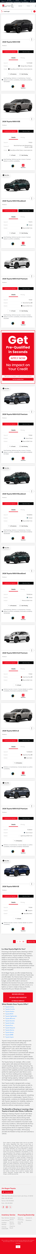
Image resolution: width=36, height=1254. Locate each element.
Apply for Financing (20, 1218)
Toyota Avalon (9, 1011)
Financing (21, 1215)
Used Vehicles (5, 1220)
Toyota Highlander (11, 1016)
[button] (32, 39)
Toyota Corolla (10, 1009)
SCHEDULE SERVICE (18, 1001)
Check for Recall (12, 1227)
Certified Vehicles (4, 1223)
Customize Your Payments (10, 51)
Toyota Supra (9, 1037)
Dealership (30, 1215)
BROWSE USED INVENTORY (18, 997)
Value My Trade (20, 1223)
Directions (29, 1220)
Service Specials (12, 1223)
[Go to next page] (20, 941)
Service (12, 1215)
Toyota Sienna (9, 1030)
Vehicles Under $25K (5, 1227)
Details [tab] (13, 58)
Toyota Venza (9, 1032)
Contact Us (8, 1192)
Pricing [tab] (23, 58)
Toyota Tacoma (10, 1021)
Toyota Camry (9, 1007)
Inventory (5, 1215)
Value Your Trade (26, 51)
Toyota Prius (9, 1025)
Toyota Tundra (9, 1023)
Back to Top (31, 941)
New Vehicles (5, 1218)
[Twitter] (10, 1207)
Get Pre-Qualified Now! (18, 379)
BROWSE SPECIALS (18, 994)
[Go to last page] (23, 941)
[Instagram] (6, 1207)
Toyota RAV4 (9, 1014)
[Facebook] (3, 1207)
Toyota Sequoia (10, 1028)
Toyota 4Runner (10, 1018)
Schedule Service (12, 1218)
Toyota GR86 (9, 1034)
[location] (30, 1)
